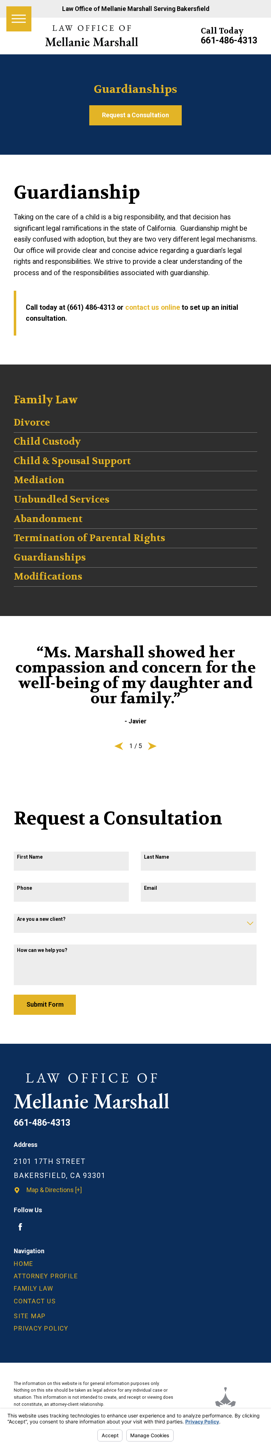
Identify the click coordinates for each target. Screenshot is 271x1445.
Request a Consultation (135, 115)
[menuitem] (135, 1264)
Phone (24, 888)
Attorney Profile (46, 1276)
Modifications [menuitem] (48, 576)
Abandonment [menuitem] (48, 519)
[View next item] (152, 746)
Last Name (156, 857)
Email (150, 888)
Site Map (30, 1316)
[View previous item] (118, 746)
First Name (30, 857)
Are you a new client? (41, 919)
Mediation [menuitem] (39, 480)
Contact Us (35, 1301)
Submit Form (45, 1004)
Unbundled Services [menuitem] (61, 499)
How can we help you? (42, 950)
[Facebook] (20, 1227)
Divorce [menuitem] (32, 422)
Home (24, 1263)
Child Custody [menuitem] (47, 442)
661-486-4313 (229, 40)
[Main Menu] (18, 18)
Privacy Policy (41, 1328)
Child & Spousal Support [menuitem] (72, 461)
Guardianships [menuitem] (50, 557)
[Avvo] (40, 1227)
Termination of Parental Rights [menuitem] (89, 538)
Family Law (34, 1288)
